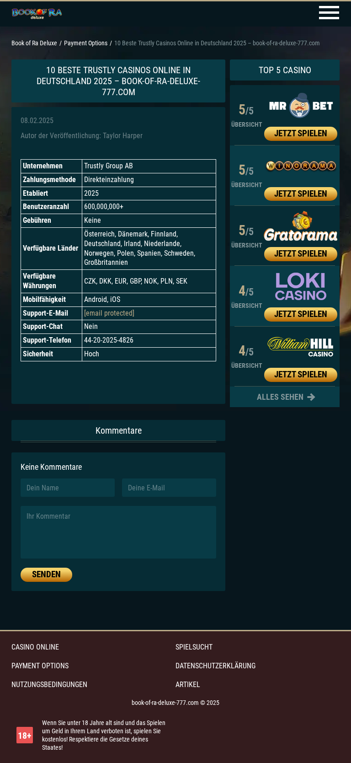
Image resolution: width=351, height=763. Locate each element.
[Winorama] (300, 166)
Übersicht (246, 124)
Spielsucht (194, 647)
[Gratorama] (300, 226)
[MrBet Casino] (300, 106)
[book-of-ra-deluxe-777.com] (36, 14)
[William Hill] (300, 347)
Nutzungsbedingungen (49, 684)
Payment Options (40, 665)
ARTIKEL (188, 684)
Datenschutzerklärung (215, 665)
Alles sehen (281, 397)
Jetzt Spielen (300, 133)
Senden (46, 574)
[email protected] (109, 313)
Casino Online (35, 647)
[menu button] (328, 14)
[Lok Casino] (300, 286)
